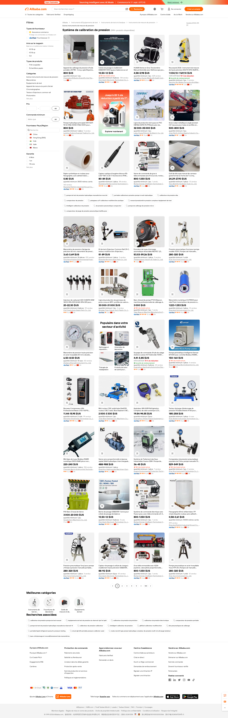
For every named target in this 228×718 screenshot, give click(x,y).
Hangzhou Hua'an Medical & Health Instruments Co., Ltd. (149, 78)
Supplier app (105, 697)
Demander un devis (106, 660)
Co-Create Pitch (36, 657)
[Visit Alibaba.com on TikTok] (193, 679)
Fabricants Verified (106, 655)
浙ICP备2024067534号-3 (174, 714)
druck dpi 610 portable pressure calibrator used (88, 631)
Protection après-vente (73, 666)
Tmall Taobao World (102, 707)
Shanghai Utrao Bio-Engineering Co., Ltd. (184, 365)
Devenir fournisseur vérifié (178, 666)
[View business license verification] (135, 714)
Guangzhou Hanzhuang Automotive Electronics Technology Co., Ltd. (149, 367)
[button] (126, 9)
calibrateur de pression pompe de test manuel (45, 620)
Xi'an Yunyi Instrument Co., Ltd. (180, 259)
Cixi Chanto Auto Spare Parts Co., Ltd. (77, 310)
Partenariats (172, 671)
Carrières (33, 666)
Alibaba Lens (40, 697)
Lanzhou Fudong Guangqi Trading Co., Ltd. (78, 133)
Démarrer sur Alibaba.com (178, 657)
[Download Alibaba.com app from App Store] (173, 696)
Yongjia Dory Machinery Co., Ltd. (75, 520)
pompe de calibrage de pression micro (141, 206)
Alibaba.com (158, 697)
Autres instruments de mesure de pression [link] (78, 26)
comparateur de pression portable (187, 620)
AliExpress (80, 707)
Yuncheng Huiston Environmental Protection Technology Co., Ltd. (78, 259)
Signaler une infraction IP (143, 671)
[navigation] (43, 304)
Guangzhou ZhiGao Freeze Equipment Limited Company (149, 419)
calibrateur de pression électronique (156, 620)
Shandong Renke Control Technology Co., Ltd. (114, 184)
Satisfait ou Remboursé (73, 657)
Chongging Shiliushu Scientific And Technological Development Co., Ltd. (78, 78)
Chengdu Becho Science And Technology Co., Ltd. (78, 469)
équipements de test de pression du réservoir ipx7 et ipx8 (87, 620)
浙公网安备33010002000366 (153, 714)
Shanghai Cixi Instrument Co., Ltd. (181, 310)
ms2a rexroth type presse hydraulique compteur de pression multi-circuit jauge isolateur (141, 631)
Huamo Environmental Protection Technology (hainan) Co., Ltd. (149, 471)
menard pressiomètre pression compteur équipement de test (151, 200)
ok (56, 108)
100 (146, 586)
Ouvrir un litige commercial (144, 662)
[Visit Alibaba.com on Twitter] (179, 679)
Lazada (114, 707)
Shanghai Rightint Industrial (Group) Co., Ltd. (78, 187)
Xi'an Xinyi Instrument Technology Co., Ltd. (184, 471)
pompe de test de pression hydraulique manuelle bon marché (86, 195)
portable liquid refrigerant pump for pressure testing (47, 631)
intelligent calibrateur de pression (77, 206)
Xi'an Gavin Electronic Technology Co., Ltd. (114, 80)
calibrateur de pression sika (168, 195)
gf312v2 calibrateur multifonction (151, 626)
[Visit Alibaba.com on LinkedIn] (174, 679)
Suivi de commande (175, 662)
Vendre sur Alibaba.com (177, 653)
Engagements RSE (36, 662)
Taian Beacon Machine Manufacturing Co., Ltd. (149, 312)
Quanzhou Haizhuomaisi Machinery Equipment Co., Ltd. (114, 469)
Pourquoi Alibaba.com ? (38, 653)
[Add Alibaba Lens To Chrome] (63, 696)
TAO (132, 707)
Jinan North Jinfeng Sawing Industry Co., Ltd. (184, 133)
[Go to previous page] (112, 586)
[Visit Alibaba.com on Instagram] (184, 679)
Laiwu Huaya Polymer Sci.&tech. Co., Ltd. (149, 133)
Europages (148, 707)
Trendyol (139, 707)
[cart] (162, 9)
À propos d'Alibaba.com (39, 648)
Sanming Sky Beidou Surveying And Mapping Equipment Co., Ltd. (184, 82)
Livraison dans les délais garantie (76, 662)
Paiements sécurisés (72, 653)
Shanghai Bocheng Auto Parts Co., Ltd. (113, 259)
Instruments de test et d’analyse (113, 22)
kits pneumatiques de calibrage (179, 626)
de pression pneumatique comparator (108, 206)
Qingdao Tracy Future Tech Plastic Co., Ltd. (114, 310)
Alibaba (65, 22)
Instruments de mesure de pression (142, 22)
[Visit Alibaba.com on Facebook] (169, 679)
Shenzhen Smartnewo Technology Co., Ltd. (78, 419)
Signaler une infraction (142, 675)
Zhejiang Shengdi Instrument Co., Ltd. (77, 363)
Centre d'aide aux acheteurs (144, 653)
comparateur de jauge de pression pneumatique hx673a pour (86, 211)
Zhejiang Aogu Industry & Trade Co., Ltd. (148, 259)
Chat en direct (139, 657)
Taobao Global (124, 707)
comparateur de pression (74, 200)
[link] (225, 695)
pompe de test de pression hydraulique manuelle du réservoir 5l (51, 626)
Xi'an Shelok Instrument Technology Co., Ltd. (184, 419)
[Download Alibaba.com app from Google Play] (190, 696)
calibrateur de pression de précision (125, 620)
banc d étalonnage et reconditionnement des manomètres (50, 636)
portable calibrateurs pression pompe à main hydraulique (133, 195)
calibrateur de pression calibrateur (91, 626)
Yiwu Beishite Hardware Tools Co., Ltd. (183, 184)
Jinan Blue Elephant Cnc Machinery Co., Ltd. (114, 419)
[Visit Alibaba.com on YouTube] (188, 679)
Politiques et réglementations (75, 678)
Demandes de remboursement (145, 666)
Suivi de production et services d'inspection (75, 672)
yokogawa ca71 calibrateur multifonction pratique (107, 200)
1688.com (89, 707)
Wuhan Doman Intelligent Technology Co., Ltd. (149, 184)
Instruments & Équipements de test (84, 22)
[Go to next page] (150, 586)
